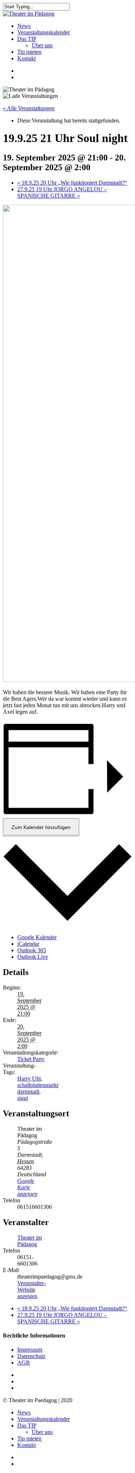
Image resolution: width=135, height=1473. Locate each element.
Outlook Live (32, 957)
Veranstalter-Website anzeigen (31, 1289)
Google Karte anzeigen (27, 1187)
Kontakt (26, 1445)
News (24, 1412)
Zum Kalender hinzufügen (41, 827)
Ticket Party (31, 1059)
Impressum (29, 1350)
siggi (22, 1098)
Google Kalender (37, 937)
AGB (23, 1363)
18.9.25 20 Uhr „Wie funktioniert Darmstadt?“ (72, 183)
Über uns (42, 1432)
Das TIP (26, 1425)
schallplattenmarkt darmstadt (37, 1088)
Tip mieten (29, 1438)
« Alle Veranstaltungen (28, 108)
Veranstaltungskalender (43, 1419)
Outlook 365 (31, 950)
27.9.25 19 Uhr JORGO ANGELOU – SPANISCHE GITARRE (62, 192)
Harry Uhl (29, 1078)
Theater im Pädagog (29, 1240)
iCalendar (28, 944)
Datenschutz (31, 1356)
